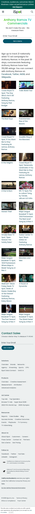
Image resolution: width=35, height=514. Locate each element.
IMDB (22, 74)
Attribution (18, 385)
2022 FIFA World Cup (9, 405)
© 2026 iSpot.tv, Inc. (7, 498)
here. (3, 484)
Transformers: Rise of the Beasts (24, 121)
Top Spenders (14, 399)
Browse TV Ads (6, 402)
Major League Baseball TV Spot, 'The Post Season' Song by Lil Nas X (8, 318)
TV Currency (22, 422)
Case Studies (14, 416)
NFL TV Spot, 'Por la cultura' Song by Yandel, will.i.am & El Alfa (25, 194)
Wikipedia (6, 77)
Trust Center (21, 501)
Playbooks (12, 422)
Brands (12, 364)
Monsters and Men (24, 259)
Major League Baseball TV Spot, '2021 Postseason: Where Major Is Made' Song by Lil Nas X (8, 264)
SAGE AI (21, 370)
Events (3, 422)
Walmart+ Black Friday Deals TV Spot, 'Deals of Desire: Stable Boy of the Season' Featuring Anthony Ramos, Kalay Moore (8, 292)
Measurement (6, 385)
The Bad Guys (7, 119)
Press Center (6, 440)
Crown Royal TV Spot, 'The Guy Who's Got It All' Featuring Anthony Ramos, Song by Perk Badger (8, 98)
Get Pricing (16, 443)
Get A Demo (17, 41)
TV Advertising (6, 425)
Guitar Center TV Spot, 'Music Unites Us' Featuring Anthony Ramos (26, 240)
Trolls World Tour (25, 90)
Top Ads (4, 399)
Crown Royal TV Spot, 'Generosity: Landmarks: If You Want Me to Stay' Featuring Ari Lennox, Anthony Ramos (26, 170)
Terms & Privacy (21, 498)
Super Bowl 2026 (20, 402)
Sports (21, 367)
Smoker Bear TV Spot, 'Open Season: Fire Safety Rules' (7, 238)
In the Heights (7, 163)
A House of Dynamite (23, 285)
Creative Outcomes (22, 419)
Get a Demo (5, 443)
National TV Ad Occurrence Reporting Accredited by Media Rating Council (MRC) (18, 471)
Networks (20, 364)
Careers (25, 437)
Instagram (13, 457)
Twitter (15, 74)
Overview (4, 364)
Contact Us (17, 440)
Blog (22, 416)
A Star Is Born (6, 191)
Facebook (6, 74)
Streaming (13, 367)
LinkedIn (4, 457)
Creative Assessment (18, 382)
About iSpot (5, 437)
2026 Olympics (23, 405)
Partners (26, 440)
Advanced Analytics (8, 388)
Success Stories (7, 419)
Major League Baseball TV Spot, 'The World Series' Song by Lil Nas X (26, 318)
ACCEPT (11, 512)
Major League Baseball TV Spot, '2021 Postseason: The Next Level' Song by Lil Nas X (26, 216)
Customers (16, 437)
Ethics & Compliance (8, 501)
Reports (4, 416)
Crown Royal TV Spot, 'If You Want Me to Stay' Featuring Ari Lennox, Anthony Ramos (8, 143)
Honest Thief (6, 211)
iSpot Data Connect (8, 370)
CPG (27, 367)
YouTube (21, 454)
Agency (4, 367)
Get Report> (18, 7)
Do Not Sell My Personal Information (13, 488)
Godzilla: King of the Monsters (25, 138)
